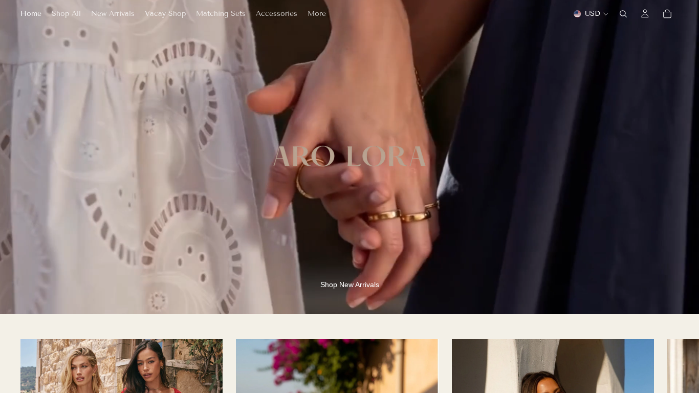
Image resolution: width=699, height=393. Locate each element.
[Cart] (667, 14)
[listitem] (316, 14)
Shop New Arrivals (349, 284)
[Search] (623, 14)
